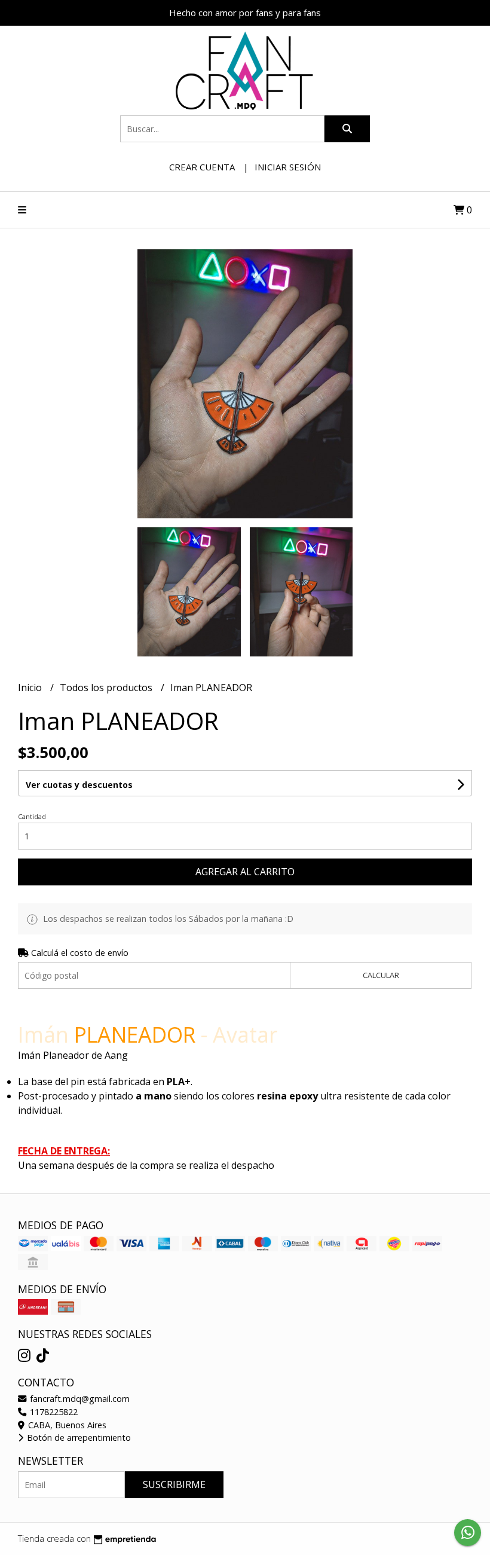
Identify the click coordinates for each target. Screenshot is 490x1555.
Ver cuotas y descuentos (79, 784)
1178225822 (52, 1411)
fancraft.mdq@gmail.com (78, 1398)
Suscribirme (174, 1484)
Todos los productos (107, 687)
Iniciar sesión (288, 167)
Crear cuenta (202, 167)
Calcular (381, 975)
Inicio (31, 687)
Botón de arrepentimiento (77, 1437)
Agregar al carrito (245, 871)
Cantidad (32, 816)
